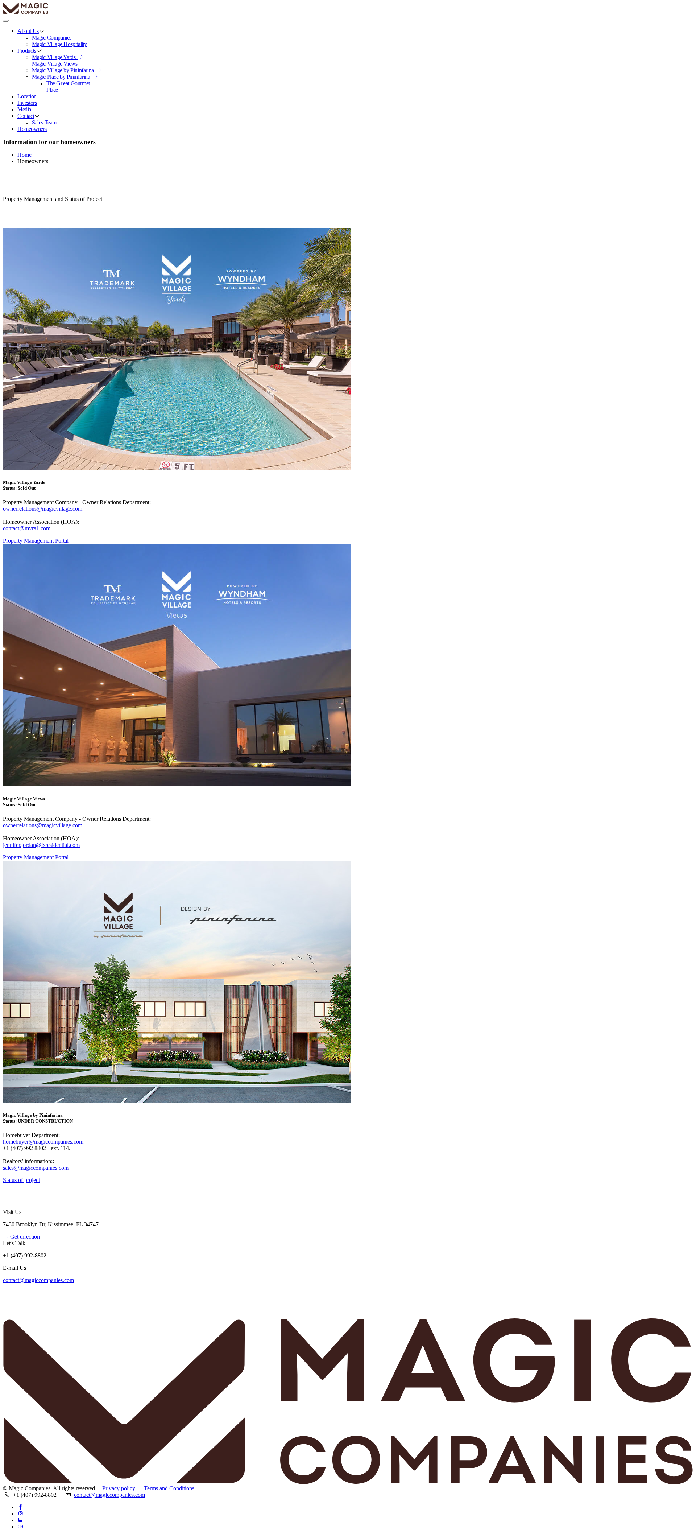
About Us (28, 31)
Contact (25, 116)
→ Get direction (21, 1237)
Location (27, 96)
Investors (27, 103)
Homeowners (32, 129)
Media (24, 109)
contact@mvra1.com (26, 528)
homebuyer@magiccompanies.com (43, 1141)
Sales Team (44, 122)
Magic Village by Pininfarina (64, 70)
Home (24, 155)
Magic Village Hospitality (59, 44)
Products (26, 51)
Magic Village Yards (55, 57)
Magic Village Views (54, 64)
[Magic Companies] (48, 12)
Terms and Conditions (169, 1488)
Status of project (21, 1180)
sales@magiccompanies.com (36, 1168)
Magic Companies (51, 37)
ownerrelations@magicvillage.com (42, 509)
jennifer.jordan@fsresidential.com (41, 845)
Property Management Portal (36, 541)
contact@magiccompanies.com (38, 1280)
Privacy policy (118, 1488)
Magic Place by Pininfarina (62, 77)
